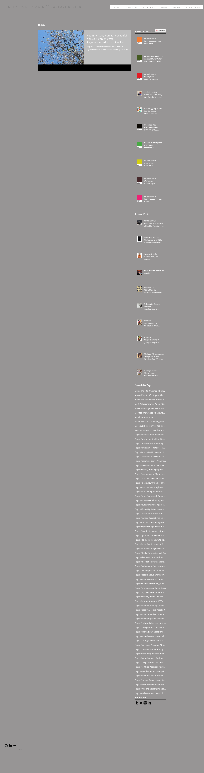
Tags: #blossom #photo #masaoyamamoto (150, 491)
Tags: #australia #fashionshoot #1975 (150, 452)
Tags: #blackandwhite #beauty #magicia (150, 482)
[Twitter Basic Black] (141, 702)
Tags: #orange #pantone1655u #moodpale (150, 601)
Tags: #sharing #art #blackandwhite (150, 631)
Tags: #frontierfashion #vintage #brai (150, 531)
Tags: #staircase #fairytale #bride (150, 645)
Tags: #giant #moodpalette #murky (150, 535)
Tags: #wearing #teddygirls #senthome (150, 688)
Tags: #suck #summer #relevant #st (150, 658)
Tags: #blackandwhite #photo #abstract (150, 487)
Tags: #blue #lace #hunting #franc (150, 500)
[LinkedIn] (10, 745)
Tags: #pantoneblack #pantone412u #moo (150, 605)
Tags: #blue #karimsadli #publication (150, 496)
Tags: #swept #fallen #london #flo (150, 662)
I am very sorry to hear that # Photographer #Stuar (150, 430)
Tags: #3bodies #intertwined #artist (150, 434)
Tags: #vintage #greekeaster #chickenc (150, 680)
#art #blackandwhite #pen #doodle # (150, 404)
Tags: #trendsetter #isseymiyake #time (150, 671)
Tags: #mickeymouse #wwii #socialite (150, 588)
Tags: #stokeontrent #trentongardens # (150, 649)
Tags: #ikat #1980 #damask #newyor (150, 557)
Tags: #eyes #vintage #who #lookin (150, 526)
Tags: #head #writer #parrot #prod (150, 544)
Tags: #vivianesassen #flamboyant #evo (150, 684)
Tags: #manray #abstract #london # (150, 579)
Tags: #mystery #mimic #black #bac (150, 596)
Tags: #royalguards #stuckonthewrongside (150, 627)
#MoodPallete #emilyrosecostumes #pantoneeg (150, 399)
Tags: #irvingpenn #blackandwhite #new (150, 566)
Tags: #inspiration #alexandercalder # (150, 561)
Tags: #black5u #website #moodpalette (150, 478)
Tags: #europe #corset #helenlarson (150, 518)
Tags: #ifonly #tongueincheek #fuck (150, 553)
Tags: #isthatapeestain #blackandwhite (150, 570)
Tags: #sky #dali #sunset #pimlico (150, 636)
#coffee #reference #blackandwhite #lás (150, 412)
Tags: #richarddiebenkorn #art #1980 (150, 623)
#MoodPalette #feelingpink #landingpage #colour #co (150, 391)
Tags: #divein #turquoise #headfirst (150, 513)
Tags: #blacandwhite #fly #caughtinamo (150, 474)
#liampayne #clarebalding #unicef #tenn (150, 421)
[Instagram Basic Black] (145, 702)
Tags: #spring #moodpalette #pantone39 (150, 640)
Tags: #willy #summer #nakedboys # (150, 693)
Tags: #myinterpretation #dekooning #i (150, 592)
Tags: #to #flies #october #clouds (150, 667)
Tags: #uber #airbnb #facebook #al (150, 675)
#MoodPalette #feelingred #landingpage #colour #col (150, 395)
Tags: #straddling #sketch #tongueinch (150, 653)
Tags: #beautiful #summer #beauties (150, 465)
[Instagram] (6, 745)
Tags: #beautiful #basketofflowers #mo (150, 456)
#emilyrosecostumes (144, 417)
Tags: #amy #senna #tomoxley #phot (150, 443)
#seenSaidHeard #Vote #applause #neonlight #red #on (150, 425)
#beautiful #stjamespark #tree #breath (150, 408)
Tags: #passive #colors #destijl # (150, 610)
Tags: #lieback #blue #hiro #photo (150, 574)
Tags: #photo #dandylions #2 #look (150, 614)
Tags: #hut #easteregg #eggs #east (150, 548)
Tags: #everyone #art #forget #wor (150, 522)
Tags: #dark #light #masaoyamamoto (150, 509)
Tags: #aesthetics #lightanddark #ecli (150, 439)
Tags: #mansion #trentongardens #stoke (150, 583)
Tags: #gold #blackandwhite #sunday (150, 539)
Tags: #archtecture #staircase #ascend (150, 447)
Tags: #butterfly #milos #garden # (150, 504)
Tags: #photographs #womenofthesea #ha (150, 618)
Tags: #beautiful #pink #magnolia (150, 461)
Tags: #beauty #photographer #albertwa (150, 469)
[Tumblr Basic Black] (136, 702)
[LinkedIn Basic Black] (149, 702)
